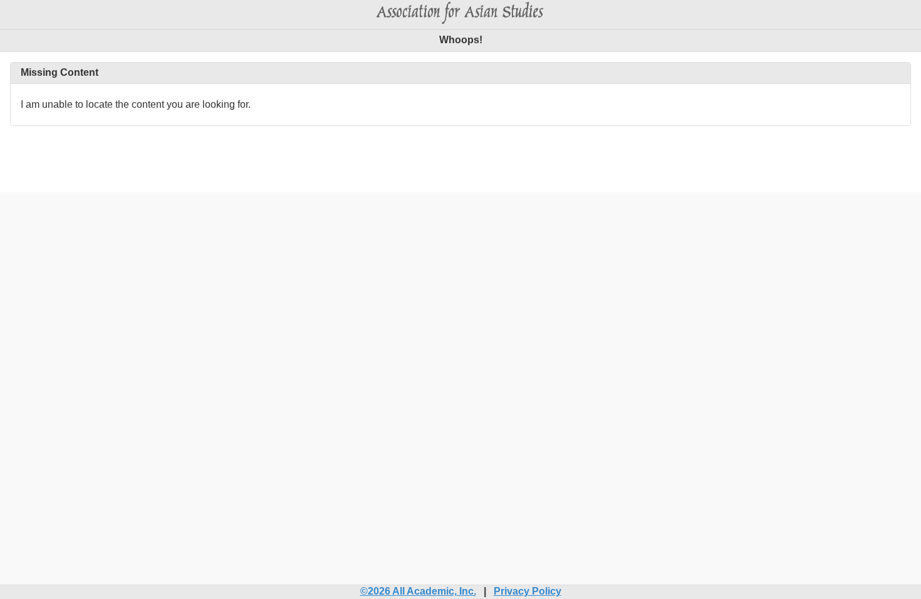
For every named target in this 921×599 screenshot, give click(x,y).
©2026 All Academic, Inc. (418, 591)
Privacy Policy (527, 591)
